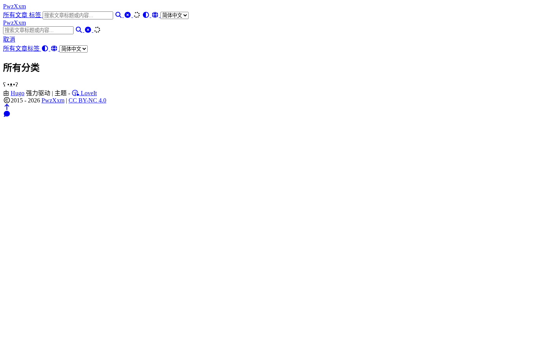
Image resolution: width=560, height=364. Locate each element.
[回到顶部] (7, 107)
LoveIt (88, 93)
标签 (36, 15)
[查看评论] (7, 114)
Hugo (17, 93)
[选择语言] (170, 15)
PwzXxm (14, 6)
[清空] (128, 15)
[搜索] (119, 15)
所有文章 (16, 15)
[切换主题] (146, 15)
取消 (9, 39)
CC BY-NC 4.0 (87, 100)
